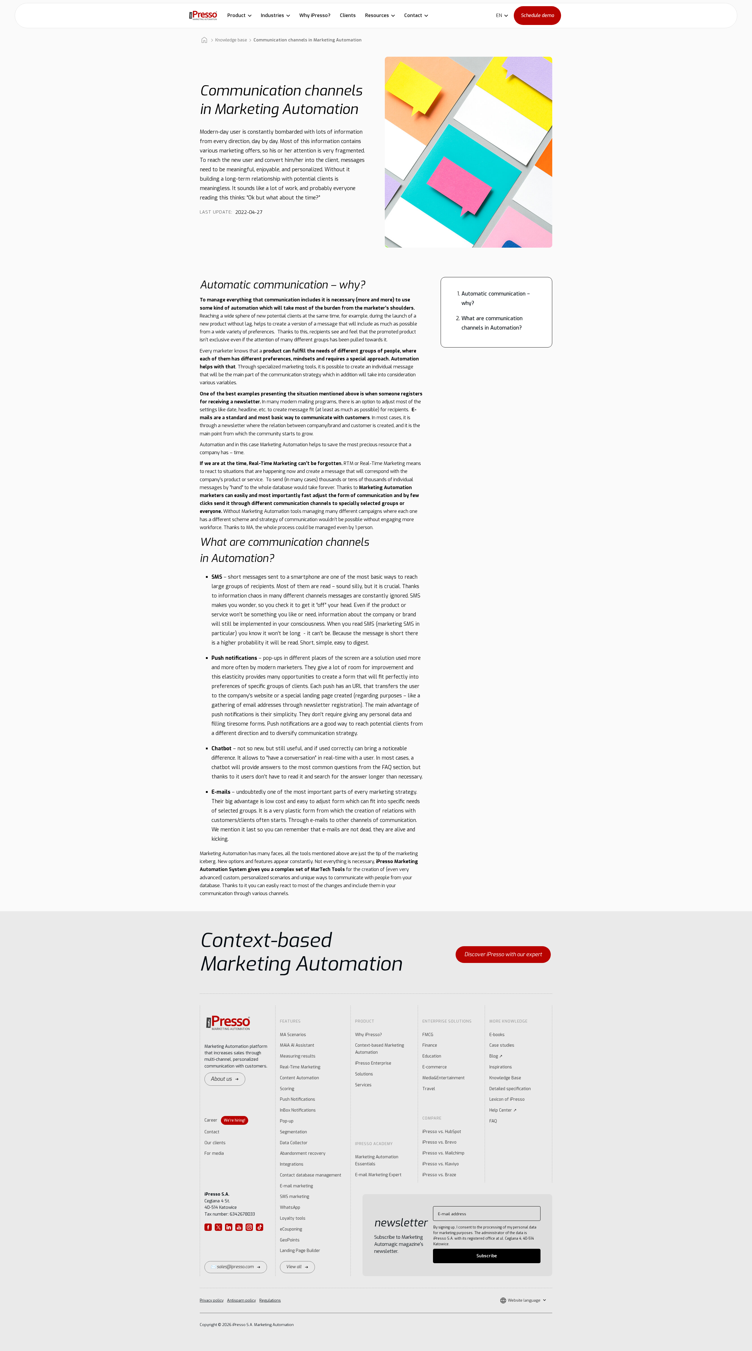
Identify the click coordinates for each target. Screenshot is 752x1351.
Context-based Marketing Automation (379, 1049)
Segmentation (293, 1132)
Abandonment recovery (302, 1153)
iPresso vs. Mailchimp (443, 1153)
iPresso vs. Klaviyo (440, 1164)
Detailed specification (510, 1089)
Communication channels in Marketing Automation (308, 40)
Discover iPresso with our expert (503, 954)
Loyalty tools (293, 1218)
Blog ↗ (496, 1056)
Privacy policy (212, 1300)
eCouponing (291, 1229)
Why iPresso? (314, 15)
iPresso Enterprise (373, 1063)
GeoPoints (290, 1240)
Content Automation (299, 1078)
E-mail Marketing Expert (378, 1175)
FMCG (427, 1035)
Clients (348, 15)
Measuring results (297, 1056)
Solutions (364, 1074)
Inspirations (500, 1067)
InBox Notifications (298, 1110)
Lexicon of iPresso (507, 1099)
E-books (497, 1035)
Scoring (287, 1089)
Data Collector (294, 1143)
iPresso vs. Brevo (439, 1142)
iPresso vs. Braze (439, 1175)
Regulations (270, 1300)
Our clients (215, 1143)
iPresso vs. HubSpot (441, 1131)
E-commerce (434, 1067)
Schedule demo (537, 15)
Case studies (501, 1045)
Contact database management (310, 1175)
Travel (428, 1089)
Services (363, 1085)
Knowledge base (231, 40)
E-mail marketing (296, 1186)
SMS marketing (294, 1196)
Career (224, 1120)
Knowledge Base (505, 1078)
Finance (429, 1045)
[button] (239, 15)
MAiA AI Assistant (297, 1045)
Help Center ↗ (503, 1110)
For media (214, 1153)
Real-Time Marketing (300, 1067)
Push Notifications (297, 1099)
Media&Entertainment (443, 1078)
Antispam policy (241, 1300)
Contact (211, 1132)
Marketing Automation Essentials (376, 1160)
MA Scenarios (293, 1035)
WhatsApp (290, 1207)
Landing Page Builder (300, 1250)
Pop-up (286, 1121)
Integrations (291, 1164)
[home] (203, 15)
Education (431, 1056)
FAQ (493, 1121)
